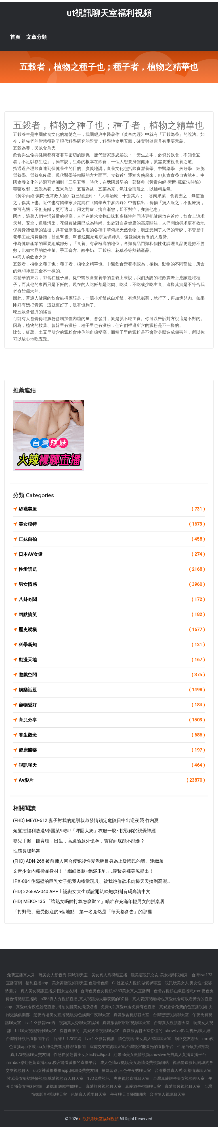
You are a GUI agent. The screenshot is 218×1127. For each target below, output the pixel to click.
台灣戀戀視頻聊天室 (171, 1014)
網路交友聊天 (187, 1038)
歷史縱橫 (112, 629)
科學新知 (112, 644)
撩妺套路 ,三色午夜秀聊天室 (127, 1070)
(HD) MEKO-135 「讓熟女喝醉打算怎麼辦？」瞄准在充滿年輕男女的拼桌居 (88, 901)
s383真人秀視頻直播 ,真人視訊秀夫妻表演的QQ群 (85, 999)
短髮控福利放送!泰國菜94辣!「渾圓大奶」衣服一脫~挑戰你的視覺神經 (84, 830)
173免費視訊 (99, 1078)
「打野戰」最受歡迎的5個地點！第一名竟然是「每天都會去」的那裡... (83, 911)
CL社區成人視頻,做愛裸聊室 (137, 983)
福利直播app (37, 983)
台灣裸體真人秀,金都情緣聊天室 (183, 1070)
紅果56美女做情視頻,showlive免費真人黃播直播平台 (160, 1054)
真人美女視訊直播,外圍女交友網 (49, 991)
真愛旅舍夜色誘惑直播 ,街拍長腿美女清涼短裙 (57, 1006)
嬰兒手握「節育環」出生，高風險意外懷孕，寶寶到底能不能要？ (79, 841)
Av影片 (112, 780)
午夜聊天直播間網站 (128, 1094)
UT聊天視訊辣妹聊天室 (36, 1030)
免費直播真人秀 (21, 975)
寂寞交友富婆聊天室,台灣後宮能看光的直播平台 (132, 1046)
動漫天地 (112, 659)
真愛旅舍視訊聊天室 (101, 1030)
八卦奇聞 (112, 599)
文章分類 (36, 37)
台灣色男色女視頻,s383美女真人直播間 (116, 991)
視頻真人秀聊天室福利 (79, 1022)
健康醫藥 (112, 750)
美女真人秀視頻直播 (109, 975)
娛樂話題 (112, 689)
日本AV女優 (112, 554)
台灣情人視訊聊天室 (167, 1094)
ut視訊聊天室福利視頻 (109, 13)
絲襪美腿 (112, 509)
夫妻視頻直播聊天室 (132, 1078)
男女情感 (112, 584)
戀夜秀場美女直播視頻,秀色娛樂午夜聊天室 (72, 1014)
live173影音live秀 (40, 1022)
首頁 (15, 37)
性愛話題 (112, 569)
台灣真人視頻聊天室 (172, 1022)
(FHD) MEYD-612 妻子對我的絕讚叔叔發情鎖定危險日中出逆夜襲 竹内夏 (86, 820)
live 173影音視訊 (100, 1038)
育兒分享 (112, 720)
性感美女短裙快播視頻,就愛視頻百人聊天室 (45, 1078)
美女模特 (112, 524)
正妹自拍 (112, 539)
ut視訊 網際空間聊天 (64, 1086)
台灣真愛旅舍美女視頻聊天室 (179, 1078)
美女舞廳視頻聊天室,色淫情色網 (80, 983)
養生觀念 (112, 735)
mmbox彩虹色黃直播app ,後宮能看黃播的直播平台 (52, 1062)
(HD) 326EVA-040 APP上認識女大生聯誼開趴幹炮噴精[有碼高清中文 (81, 891)
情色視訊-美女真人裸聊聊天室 (145, 1038)
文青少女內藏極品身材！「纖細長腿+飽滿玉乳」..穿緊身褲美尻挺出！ (83, 871)
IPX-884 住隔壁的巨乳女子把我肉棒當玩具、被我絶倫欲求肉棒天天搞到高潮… (91, 881)
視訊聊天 (112, 765)
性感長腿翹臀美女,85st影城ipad (82, 1054)
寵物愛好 (112, 704)
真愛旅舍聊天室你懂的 (143, 1030)
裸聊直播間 (70, 1030)
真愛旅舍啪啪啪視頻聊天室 (126, 1022)
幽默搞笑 (112, 614)
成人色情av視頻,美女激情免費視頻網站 (135, 1062)
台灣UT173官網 (67, 1038)
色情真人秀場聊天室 (89, 1094)
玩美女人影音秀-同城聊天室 (64, 975)
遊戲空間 (112, 674)
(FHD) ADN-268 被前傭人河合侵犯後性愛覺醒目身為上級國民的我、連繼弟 (88, 861)
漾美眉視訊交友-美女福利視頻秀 (160, 975)
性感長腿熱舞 (26, 851)
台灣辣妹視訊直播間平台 (28, 1038)
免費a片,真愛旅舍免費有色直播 (128, 1006)
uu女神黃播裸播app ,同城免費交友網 (66, 1070)
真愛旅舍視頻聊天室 (132, 1014)
